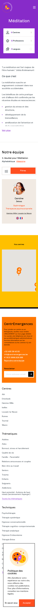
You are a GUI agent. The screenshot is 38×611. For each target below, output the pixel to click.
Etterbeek (6, 399)
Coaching (6, 544)
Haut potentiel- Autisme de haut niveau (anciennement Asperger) (16, 493)
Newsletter (9, 369)
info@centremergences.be (16, 355)
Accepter (27, 603)
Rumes (5, 416)
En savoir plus (11, 603)
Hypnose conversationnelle (14, 522)
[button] (19, 273)
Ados (4, 444)
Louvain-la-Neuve (9, 412)
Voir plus (6, 130)
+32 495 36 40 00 (12, 352)
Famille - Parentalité (10, 457)
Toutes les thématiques (12, 499)
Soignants (6, 483)
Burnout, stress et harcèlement (15, 448)
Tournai (5, 421)
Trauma (5, 475)
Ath (3, 394)
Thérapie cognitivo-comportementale (18, 526)
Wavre (4, 425)
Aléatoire (20, 161)
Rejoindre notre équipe (14, 361)
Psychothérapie (8, 513)
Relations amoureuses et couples (16, 461)
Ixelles (4, 407)
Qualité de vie (8, 453)
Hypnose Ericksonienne (12, 535)
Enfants (5, 479)
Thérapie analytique (10, 531)
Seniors (5, 470)
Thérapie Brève (8, 539)
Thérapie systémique (11, 517)
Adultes (5, 439)
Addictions (6, 488)
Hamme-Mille (8, 403)
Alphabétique (8, 161)
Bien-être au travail (10, 466)
